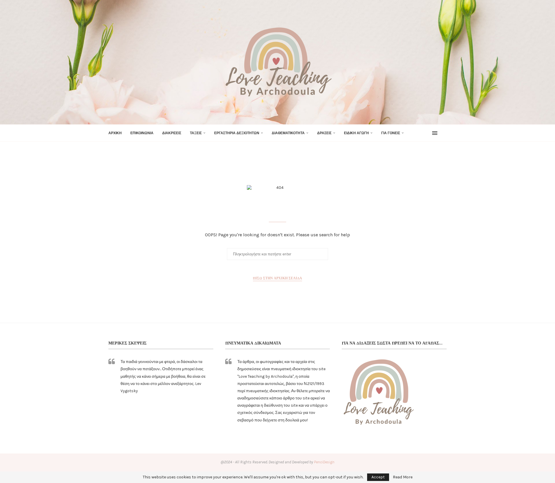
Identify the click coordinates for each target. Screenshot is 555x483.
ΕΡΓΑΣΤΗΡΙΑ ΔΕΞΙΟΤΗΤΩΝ (236, 133)
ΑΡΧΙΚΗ (115, 133)
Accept (378, 477)
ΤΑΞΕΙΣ (196, 133)
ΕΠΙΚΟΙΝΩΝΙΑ (141, 133)
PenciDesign (324, 462)
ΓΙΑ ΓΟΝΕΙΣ (390, 133)
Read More (402, 477)
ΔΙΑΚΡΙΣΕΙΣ (171, 133)
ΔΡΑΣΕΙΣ (324, 133)
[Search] (444, 133)
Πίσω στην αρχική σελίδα (277, 278)
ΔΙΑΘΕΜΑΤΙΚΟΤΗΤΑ (288, 133)
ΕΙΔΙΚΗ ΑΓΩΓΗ (356, 133)
